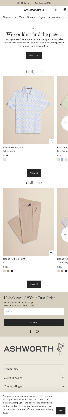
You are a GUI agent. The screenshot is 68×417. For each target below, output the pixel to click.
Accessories (54, 17)
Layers (42, 17)
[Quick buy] (51, 141)
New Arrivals (9, 17)
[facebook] (31, 331)
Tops (21, 17)
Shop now (34, 55)
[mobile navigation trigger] (4, 10)
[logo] (34, 349)
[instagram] (37, 331)
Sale (65, 17)
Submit (34, 322)
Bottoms (31, 17)
